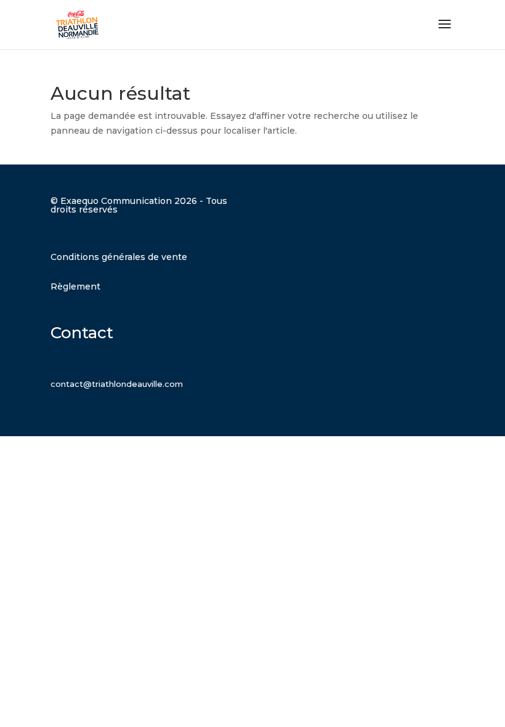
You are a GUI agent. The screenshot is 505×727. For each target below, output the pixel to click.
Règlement (75, 286)
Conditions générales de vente (118, 256)
